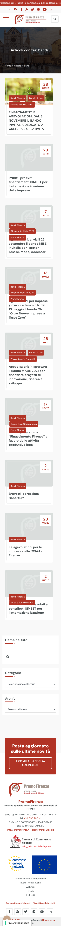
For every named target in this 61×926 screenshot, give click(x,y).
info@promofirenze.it (18, 829)
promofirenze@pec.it (43, 829)
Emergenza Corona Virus (24, 423)
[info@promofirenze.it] (15, 9)
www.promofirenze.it (31, 920)
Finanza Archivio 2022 (21, 104)
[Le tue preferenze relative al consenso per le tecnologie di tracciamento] (17, 923)
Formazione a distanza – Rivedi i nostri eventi (30, 903)
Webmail (30, 886)
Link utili (30, 895)
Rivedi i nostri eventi (30, 882)
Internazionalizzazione (22, 602)
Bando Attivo (35, 98)
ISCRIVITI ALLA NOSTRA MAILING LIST (30, 763)
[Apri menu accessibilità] (7, 919)
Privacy (30, 890)
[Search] (7, 656)
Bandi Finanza (17, 98)
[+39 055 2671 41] (10, 9)
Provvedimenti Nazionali (22, 358)
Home (8, 65)
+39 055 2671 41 (32, 818)
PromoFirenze (17, 237)
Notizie (17, 65)
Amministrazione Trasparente (30, 878)
